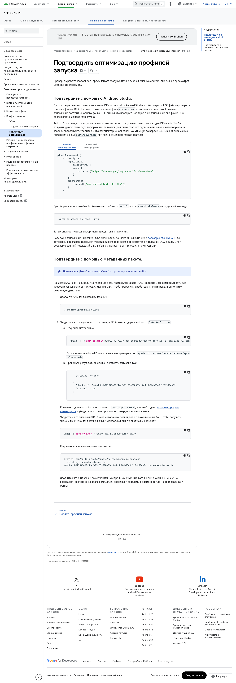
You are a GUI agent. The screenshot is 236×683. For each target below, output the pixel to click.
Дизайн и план (66, 3)
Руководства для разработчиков (182, 626)
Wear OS (114, 622)
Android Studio (211, 3)
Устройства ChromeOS (122, 627)
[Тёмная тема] (185, 152)
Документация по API (184, 632)
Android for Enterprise (58, 622)
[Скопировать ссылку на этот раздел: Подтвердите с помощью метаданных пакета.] (145, 259)
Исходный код (54, 632)
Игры (81, 614)
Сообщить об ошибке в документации (216, 623)
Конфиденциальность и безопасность (144, 20)
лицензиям (113, 552)
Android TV (115, 638)
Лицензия (79, 675)
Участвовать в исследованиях (213, 636)
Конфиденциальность (90, 634)
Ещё (112, 3)
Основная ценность (31, 20)
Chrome (102, 661)
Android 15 (147, 624)
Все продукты (165, 661)
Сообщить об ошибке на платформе (217, 615)
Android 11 (147, 645)
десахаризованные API (161, 238)
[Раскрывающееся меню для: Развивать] (102, 4)
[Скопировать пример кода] (189, 152)
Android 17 (147, 614)
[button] (21, 79)
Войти (228, 3)
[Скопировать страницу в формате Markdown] (91, 71)
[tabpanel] (122, 174)
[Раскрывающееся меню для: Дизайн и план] (78, 4)
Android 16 (147, 619)
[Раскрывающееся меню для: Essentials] (49, 4)
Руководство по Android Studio (185, 618)
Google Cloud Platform (140, 661)
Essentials (39, 3)
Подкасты (52, 648)
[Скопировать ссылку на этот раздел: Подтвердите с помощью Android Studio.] (135, 99)
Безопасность (54, 627)
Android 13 (147, 634)
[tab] (67, 146)
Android (51, 617)
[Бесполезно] (188, 51)
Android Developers (63, 51)
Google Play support (215, 629)
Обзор (7, 20)
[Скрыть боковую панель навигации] (38, 677)
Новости (51, 638)
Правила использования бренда (104, 675)
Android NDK (179, 643)
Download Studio (182, 638)
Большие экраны (118, 617)
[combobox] (149, 4)
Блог (49, 643)
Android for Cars (118, 632)
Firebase (117, 661)
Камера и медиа (87, 629)
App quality (12, 13)
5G (80, 639)
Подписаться (194, 675)
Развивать (92, 3)
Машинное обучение (90, 619)
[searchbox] (21, 30)
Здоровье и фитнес (88, 624)
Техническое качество (101, 20)
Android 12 (147, 639)
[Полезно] (183, 51)
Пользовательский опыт (65, 20)
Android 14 (147, 629)
